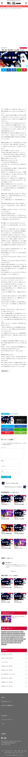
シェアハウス (9, 633)
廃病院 (21, 637)
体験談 (12, 635)
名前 (2, 460)
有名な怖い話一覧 (6, 678)
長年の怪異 (11, 642)
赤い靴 (2, 642)
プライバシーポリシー (6, 719)
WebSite (14, 571)
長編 (15, 642)
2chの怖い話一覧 (6, 654)
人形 (9, 635)
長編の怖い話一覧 (6, 686)
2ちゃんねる (3, 631)
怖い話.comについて (6, 701)
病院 (24, 639)
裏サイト (15, 640)
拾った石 (11, 639)
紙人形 (11, 640)
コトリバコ (3, 633)
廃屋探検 (17, 637)
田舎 (21, 639)
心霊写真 (3, 639)
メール (3, 466)
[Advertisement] (14, 28)
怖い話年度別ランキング (8, 674)
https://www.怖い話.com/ (9, 742)
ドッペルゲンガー (16, 633)
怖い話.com (14, 3)
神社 (5, 640)
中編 (6, 635)
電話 (18, 642)
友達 (19, 635)
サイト (2, 471)
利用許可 (16, 635)
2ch (17, 752)
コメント (3, 447)
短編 (17, 413)
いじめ (22, 631)
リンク (3, 723)
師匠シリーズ (12, 637)
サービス (4, 662)
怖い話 (12, 413)
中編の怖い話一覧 (6, 666)
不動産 (2, 635)
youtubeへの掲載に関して (7, 705)
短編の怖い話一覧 (6, 413)
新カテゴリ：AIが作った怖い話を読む (14, 6)
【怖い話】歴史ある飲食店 (18, 616)
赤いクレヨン (20, 640)
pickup (12, 631)
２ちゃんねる (3, 644)
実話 (2, 637)
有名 (15, 639)
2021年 (8, 631)
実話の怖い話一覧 (6, 670)
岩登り (7, 637)
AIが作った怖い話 (7, 658)
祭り (8, 640)
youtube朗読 (17, 631)
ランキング (23, 633)
